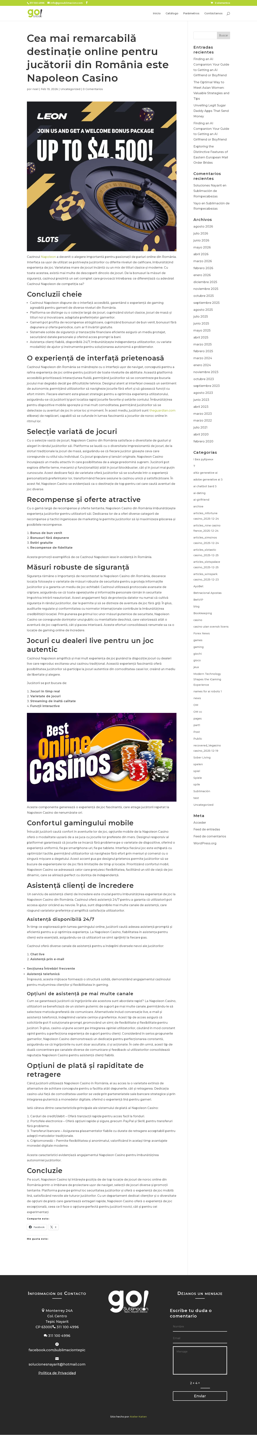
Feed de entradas (206, 829)
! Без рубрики (203, 459)
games (197, 640)
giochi (197, 653)
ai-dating (199, 493)
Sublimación (201, 791)
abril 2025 (200, 337)
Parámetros (191, 13)
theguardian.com (162, 410)
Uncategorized (70, 89)
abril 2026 (200, 254)
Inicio (157, 13)
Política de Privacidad (57, 1373)
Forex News (201, 633)
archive (198, 506)
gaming (198, 647)
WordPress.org (204, 843)
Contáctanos (213, 13)
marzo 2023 (202, 413)
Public (197, 738)
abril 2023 (200, 407)
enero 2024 (202, 365)
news (197, 698)
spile (196, 784)
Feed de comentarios (209, 836)
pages (197, 718)
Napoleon (48, 257)
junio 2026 (201, 240)
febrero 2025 (203, 351)
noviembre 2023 (205, 372)
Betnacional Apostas (207, 593)
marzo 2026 (202, 261)
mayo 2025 (202, 330)
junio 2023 (201, 400)
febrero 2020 (203, 441)
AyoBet (198, 586)
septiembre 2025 (206, 303)
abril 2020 (201, 434)
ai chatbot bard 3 (205, 486)
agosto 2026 (203, 226)
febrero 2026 (203, 268)
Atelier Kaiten (138, 1416)
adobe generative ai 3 (208, 479)
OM (195, 705)
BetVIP (198, 599)
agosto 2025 (203, 310)
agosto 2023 (203, 393)
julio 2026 (200, 233)
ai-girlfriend (201, 499)
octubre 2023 (203, 379)
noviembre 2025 (205, 289)
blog (196, 606)
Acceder (199, 822)
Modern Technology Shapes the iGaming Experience (207, 679)
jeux (196, 667)
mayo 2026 (202, 247)
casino (197, 620)
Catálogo (172, 13)
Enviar (200, 1396)
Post (196, 732)
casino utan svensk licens (211, 626)
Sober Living (202, 757)
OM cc (197, 711)
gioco (197, 660)
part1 (196, 725)
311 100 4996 (37, 3)
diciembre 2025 (205, 282)
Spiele (197, 778)
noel (35, 89)
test (196, 798)
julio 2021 (200, 427)
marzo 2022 (202, 420)
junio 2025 (201, 323)
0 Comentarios (93, 89)
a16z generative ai (205, 472)
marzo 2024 (202, 358)
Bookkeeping (202, 613)
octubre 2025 (203, 296)
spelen (198, 764)
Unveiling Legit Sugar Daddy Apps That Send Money (211, 111)
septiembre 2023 (206, 386)
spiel (196, 771)
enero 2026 (202, 275)
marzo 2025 (202, 344)
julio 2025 (200, 316)
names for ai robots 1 (207, 691)
